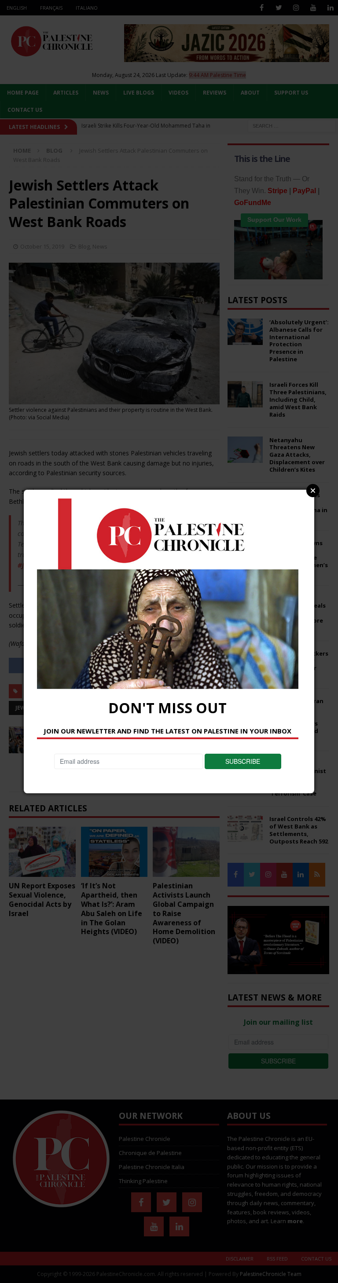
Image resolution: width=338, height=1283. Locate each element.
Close (313, 490)
